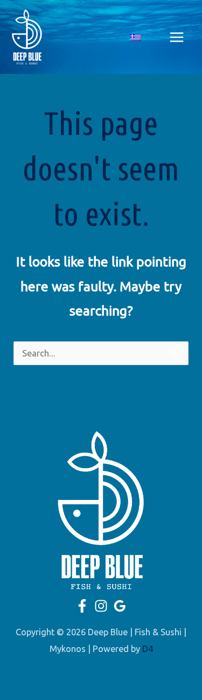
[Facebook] (82, 606)
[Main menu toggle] (176, 37)
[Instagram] (101, 606)
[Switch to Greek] (136, 37)
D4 (147, 649)
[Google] (120, 606)
